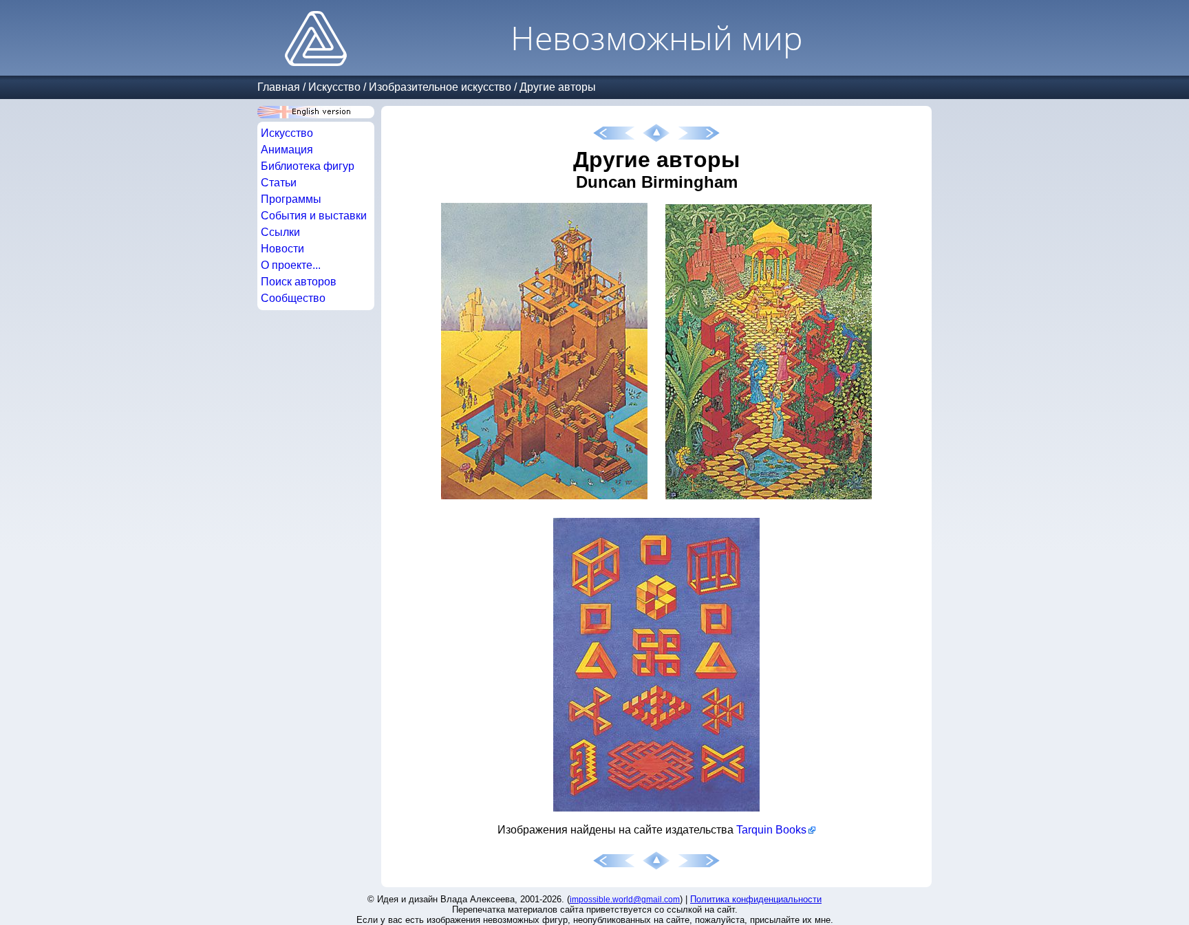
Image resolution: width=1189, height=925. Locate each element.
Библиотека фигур (307, 166)
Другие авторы (557, 87)
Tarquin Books (771, 830)
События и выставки (314, 215)
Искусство (334, 87)
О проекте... (291, 265)
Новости (282, 248)
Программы (291, 199)
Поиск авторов (298, 281)
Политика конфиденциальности (756, 899)
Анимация (287, 149)
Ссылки (280, 232)
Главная (278, 87)
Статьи (279, 182)
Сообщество (293, 298)
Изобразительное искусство (440, 87)
